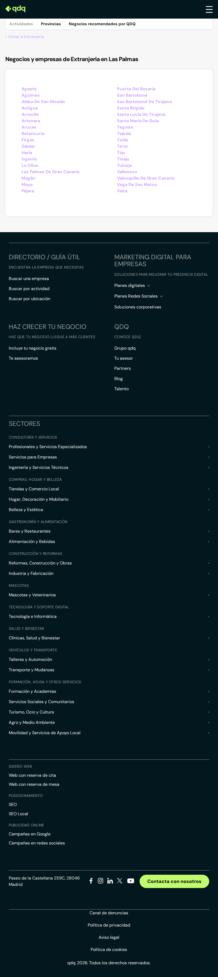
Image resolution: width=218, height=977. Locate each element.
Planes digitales (129, 285)
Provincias (51, 24)
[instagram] (100, 882)
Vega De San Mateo (137, 184)
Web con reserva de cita (32, 775)
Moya (27, 184)
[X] (120, 882)
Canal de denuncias (109, 913)
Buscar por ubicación (29, 298)
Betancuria (33, 133)
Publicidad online (26, 825)
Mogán (28, 178)
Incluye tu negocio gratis (32, 348)
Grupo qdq (125, 348)
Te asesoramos (23, 358)
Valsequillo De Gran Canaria (145, 178)
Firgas (28, 140)
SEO (13, 804)
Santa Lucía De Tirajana (141, 114)
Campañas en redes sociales (37, 843)
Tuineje (124, 165)
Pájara (28, 191)
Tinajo (123, 159)
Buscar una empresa (29, 278)
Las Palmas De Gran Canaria (50, 172)
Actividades (21, 24)
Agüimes (31, 95)
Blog (118, 378)
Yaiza (122, 191)
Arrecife (30, 114)
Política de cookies (109, 949)
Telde (122, 140)
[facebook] (91, 882)
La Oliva (30, 165)
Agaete (29, 89)
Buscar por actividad (29, 288)
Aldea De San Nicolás (43, 101)
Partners (122, 368)
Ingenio (29, 159)
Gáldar (28, 146)
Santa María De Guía (137, 121)
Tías (121, 152)
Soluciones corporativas (137, 307)
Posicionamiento (26, 795)
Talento (121, 389)
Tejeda (124, 133)
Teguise (125, 127)
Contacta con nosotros (174, 881)
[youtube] (131, 883)
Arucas (29, 127)
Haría (27, 152)
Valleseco (127, 172)
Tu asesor (123, 358)
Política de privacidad (109, 925)
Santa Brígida (130, 108)
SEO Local (18, 814)
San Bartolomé (132, 95)
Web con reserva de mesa (34, 784)
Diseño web (20, 766)
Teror (122, 146)
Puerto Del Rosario (136, 89)
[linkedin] (110, 882)
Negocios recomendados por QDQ (102, 24)
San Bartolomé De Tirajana (144, 101)
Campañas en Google (30, 834)
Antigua (30, 108)
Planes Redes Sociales (136, 296)
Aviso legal (109, 937)
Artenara (31, 121)
